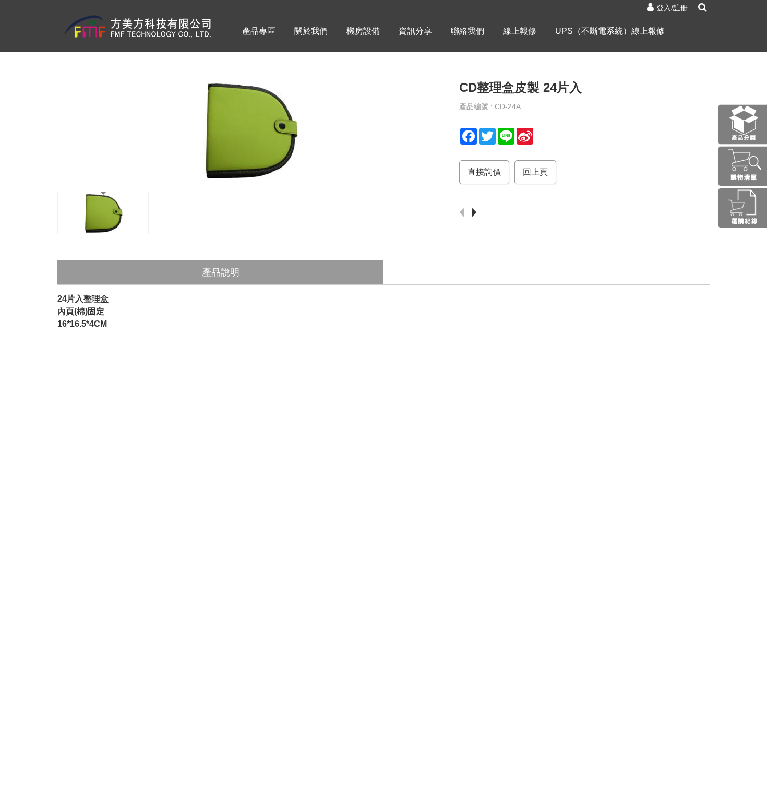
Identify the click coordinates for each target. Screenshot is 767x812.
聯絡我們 (467, 31)
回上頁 (535, 172)
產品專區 (258, 31)
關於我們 (311, 31)
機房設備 (363, 31)
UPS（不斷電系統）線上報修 (610, 31)
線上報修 (519, 31)
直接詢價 (484, 172)
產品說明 (220, 272)
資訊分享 (415, 31)
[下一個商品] (477, 213)
